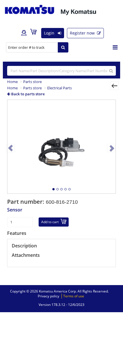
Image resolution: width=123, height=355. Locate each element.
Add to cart (50, 221)
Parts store (32, 81)
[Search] (63, 47)
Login (49, 33)
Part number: (26, 201)
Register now (83, 33)
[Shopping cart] (34, 33)
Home (12, 81)
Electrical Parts (59, 87)
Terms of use (73, 296)
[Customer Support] (23, 33)
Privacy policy (48, 296)
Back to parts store (27, 93)
